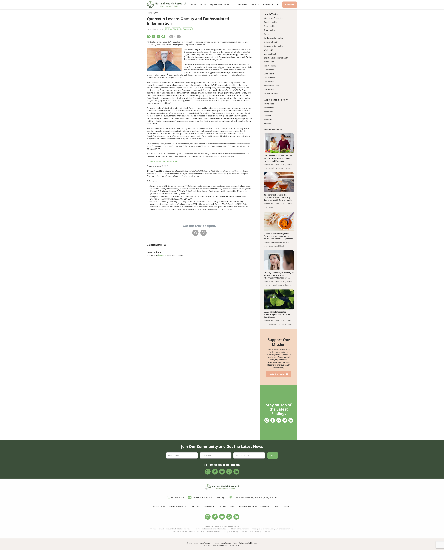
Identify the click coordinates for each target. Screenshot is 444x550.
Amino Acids (269, 103)
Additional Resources (248, 506)
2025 (265, 324)
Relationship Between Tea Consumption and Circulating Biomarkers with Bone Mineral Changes (277, 199)
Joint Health (269, 61)
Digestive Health (271, 42)
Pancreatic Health (271, 85)
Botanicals (268, 111)
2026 (265, 168)
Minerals (267, 115)
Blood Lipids (273, 246)
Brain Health (269, 30)
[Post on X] (158, 36)
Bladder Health (270, 22)
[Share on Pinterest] (153, 36)
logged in (162, 255)
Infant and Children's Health (276, 58)
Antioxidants (269, 107)
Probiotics (268, 119)
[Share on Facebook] (149, 36)
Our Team (222, 506)
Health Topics (159, 506)
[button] (278, 4)
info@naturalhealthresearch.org (208, 497)
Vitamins (267, 123)
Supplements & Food (177, 506)
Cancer (267, 34)
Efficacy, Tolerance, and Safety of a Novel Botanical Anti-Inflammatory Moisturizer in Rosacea (279, 276)
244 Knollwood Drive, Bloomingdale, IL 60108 (255, 497)
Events (232, 506)
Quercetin (187, 29)
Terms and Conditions (220, 545)
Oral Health (269, 81)
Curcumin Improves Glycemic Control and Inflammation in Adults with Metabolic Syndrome (278, 236)
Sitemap (207, 545)
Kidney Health (270, 66)
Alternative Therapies (273, 18)
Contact (276, 506)
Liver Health (269, 69)
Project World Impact (249, 543)
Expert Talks (195, 506)
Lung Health (269, 73)
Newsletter (265, 506)
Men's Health (269, 77)
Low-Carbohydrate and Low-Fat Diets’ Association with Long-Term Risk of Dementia (278, 158)
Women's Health (271, 93)
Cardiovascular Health (273, 38)
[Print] (163, 36)
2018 (167, 29)
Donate (288, 4)
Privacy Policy (235, 545)
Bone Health (269, 26)
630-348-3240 (177, 497)
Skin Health (269, 89)
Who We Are (209, 506)
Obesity (176, 29)
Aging (271, 168)
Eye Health (268, 50)
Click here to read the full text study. (162, 161)
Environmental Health (273, 46)
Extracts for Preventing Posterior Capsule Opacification (277, 314)
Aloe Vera (272, 285)
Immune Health (270, 54)
